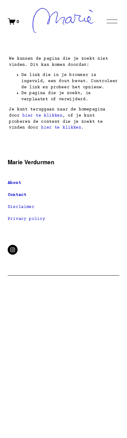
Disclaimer (21, 207)
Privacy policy (26, 219)
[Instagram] (13, 250)
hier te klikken (42, 115)
